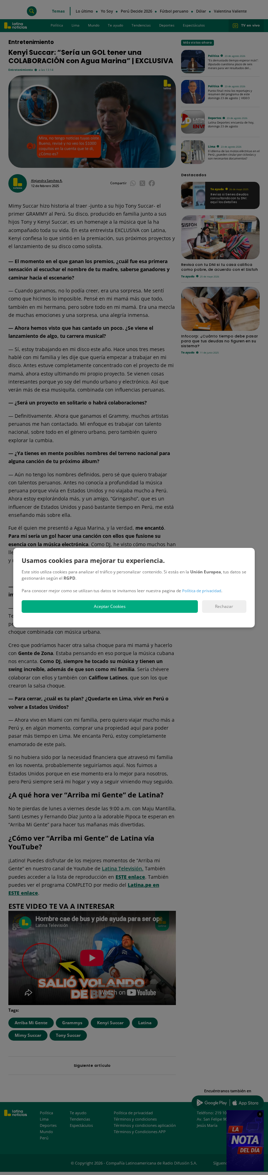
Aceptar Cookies (110, 606)
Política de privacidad (201, 590)
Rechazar (224, 606)
